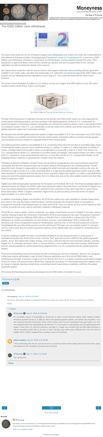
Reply (9, 303)
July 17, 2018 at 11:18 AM (36, 354)
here (12, 168)
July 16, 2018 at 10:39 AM (37, 340)
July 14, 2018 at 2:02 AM (28, 296)
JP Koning (18, 313)
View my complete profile (23, 429)
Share (6, 283)
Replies (13, 309)
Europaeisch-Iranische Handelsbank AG (64, 57)
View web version (51, 413)
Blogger (56, 434)
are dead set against (73, 73)
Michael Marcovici (59, 112)
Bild (32, 73)
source (69, 112)
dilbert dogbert (20, 340)
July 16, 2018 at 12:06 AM (36, 313)
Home (51, 408)
